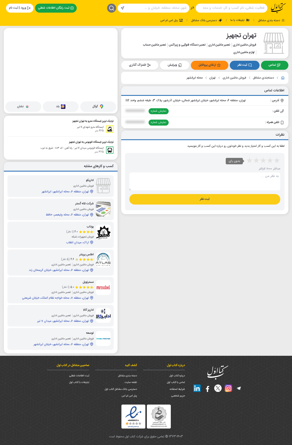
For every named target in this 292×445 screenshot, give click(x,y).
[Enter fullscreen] (10, 53)
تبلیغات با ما (237, 20)
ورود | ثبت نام (17, 7)
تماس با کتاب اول (176, 382)
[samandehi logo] (158, 416)
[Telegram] (239, 388)
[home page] (278, 8)
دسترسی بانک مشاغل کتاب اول (121, 389)
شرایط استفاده (177, 389)
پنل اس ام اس (169, 20)
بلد (57, 106)
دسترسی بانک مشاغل (204, 20)
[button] (45, 68)
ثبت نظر (242, 65)
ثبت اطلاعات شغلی (79, 376)
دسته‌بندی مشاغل (263, 78)
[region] (61, 64)
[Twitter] (218, 388)
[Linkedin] (197, 388)
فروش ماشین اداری (234, 78)
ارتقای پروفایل (207, 65)
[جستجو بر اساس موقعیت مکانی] (122, 8)
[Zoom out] (10, 43)
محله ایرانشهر (195, 78)
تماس (272, 65)
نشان (20, 106)
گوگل (95, 106)
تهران (212, 78)
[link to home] (283, 78)
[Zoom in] (10, 34)
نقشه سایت (131, 382)
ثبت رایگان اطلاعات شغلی (53, 7)
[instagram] (228, 388)
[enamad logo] (133, 416)
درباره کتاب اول (177, 376)
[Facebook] (207, 388)
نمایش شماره (158, 111)
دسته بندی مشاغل (269, 20)
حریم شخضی (178, 396)
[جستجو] (111, 8)
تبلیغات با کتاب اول (79, 382)
